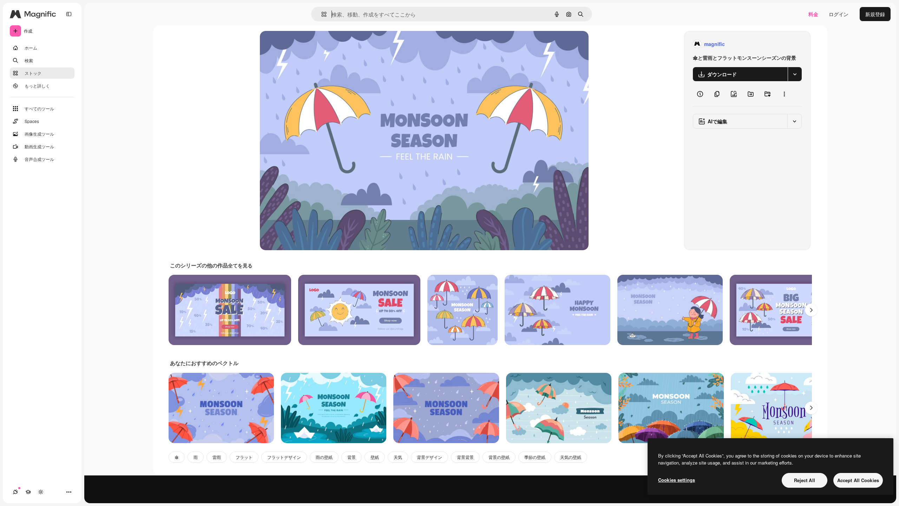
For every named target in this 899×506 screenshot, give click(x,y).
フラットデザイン (284, 457)
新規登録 (875, 14)
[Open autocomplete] (321, 14)
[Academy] (28, 492)
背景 (351, 457)
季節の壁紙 (534, 457)
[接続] (15, 492)
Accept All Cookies (858, 480)
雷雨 (216, 457)
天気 (398, 457)
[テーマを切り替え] (40, 492)
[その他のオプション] (784, 94)
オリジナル (308, 44)
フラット (244, 457)
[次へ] (811, 310)
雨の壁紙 (324, 457)
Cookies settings (676, 479)
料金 (813, 14)
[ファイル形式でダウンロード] (795, 74)
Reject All (804, 480)
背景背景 (465, 457)
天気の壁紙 (570, 457)
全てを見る (240, 265)
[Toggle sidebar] (68, 14)
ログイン (838, 14)
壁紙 (374, 457)
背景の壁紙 (499, 457)
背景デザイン (429, 457)
